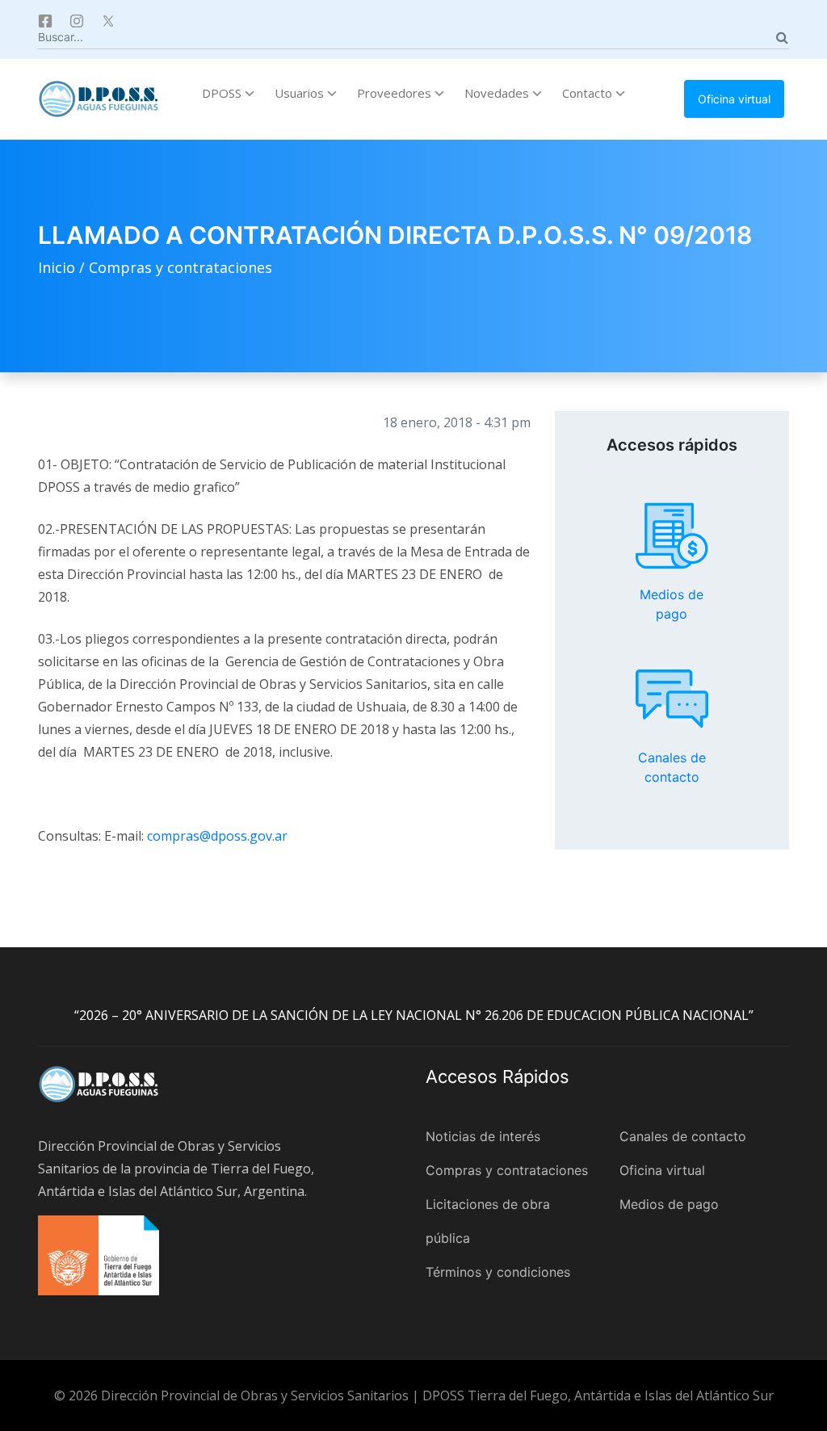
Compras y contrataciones (180, 267)
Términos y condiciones (498, 1272)
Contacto (588, 93)
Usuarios (301, 93)
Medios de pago (672, 536)
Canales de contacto (672, 698)
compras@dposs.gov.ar (217, 836)
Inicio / (63, 267)
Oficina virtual (734, 99)
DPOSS (223, 93)
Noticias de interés (483, 1136)
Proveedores (395, 93)
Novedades (498, 93)
